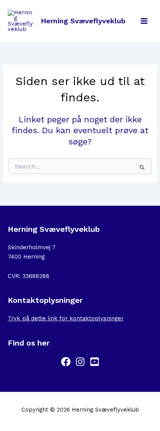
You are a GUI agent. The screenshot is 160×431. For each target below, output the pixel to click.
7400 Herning (26, 256)
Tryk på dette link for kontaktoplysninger (65, 318)
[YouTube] (94, 362)
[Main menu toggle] (144, 21)
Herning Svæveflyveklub (83, 21)
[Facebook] (66, 362)
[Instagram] (80, 362)
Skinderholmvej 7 (32, 247)
